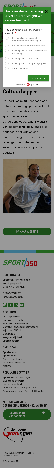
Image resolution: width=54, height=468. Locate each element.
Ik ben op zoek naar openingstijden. (29, 63)
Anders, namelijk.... (21, 68)
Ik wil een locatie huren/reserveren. (29, 45)
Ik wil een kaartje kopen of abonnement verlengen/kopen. (26, 39)
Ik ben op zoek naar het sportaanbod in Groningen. (29, 52)
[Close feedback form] (46, 11)
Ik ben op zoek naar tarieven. (26, 58)
